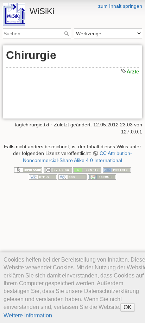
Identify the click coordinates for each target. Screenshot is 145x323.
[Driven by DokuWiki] (102, 176)
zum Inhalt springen (120, 6)
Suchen (67, 33)
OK (128, 307)
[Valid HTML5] (43, 176)
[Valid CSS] (72, 176)
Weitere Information (28, 315)
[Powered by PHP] (117, 170)
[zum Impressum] (28, 170)
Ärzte (133, 71)
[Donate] (87, 170)
